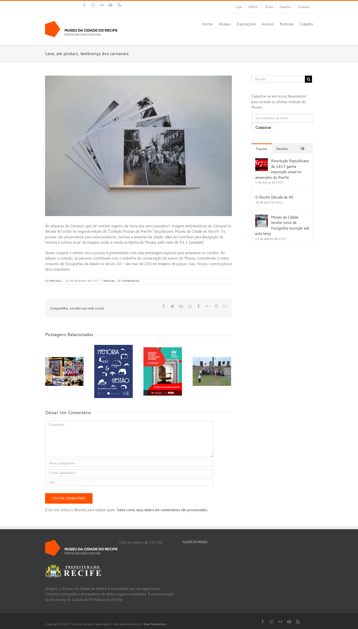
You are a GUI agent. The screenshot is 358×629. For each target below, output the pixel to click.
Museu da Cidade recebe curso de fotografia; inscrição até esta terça (282, 225)
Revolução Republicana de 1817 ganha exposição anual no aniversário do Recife (282, 169)
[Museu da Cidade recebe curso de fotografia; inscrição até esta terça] (261, 217)
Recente (282, 149)
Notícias (109, 281)
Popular (261, 149)
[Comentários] (302, 148)
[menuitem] (239, 7)
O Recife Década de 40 (274, 197)
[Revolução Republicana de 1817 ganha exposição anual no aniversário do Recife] (261, 160)
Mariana (55, 281)
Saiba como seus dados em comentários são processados (162, 509)
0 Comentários (128, 281)
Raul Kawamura (155, 624)
